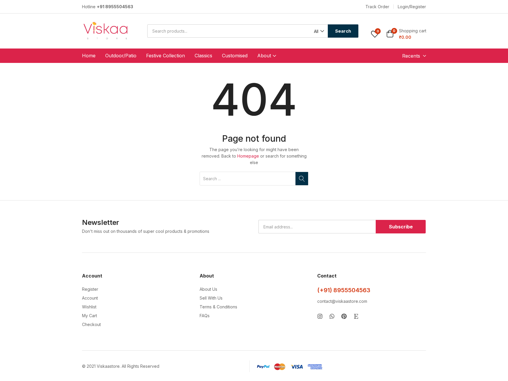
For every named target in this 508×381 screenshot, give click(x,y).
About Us (208, 289)
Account (90, 297)
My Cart (89, 315)
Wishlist (89, 306)
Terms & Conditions (218, 306)
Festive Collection (165, 56)
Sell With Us (211, 297)
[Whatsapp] (332, 316)
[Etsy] (356, 316)
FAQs (205, 315)
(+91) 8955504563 (343, 290)
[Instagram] (320, 316)
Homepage (248, 155)
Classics (203, 56)
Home (89, 56)
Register (90, 289)
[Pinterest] (344, 316)
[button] (377, 7)
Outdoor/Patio (120, 56)
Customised (235, 56)
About (265, 56)
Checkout (91, 324)
